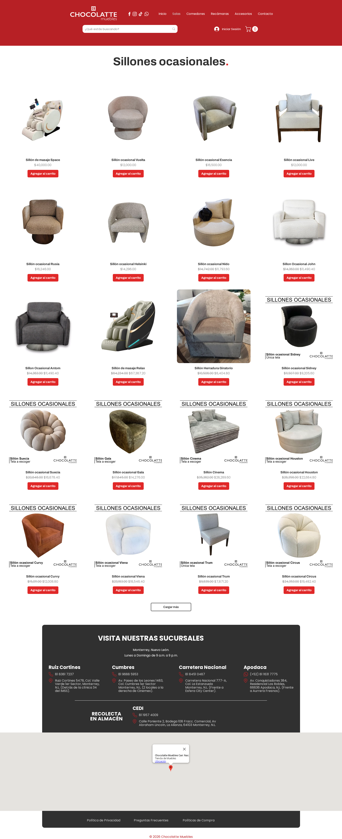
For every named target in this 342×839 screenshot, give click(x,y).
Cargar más (171, 607)
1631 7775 (270, 674)
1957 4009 (150, 715)
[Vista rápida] (43, 118)
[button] (252, 29)
